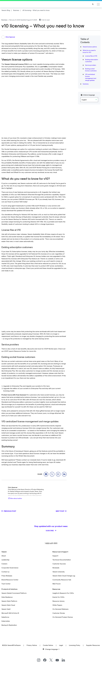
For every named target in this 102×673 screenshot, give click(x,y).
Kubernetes (5, 621)
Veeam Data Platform (9, 601)
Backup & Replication (9, 625)
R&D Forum (56, 583)
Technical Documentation (61, 559)
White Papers (57, 605)
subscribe (50, 530)
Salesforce (5, 617)
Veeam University (58, 571)
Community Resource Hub (61, 579)
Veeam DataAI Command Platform (13, 593)
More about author (16, 498)
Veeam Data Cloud (8, 605)
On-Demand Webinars (60, 609)
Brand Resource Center (9, 579)
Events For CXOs (58, 597)
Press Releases (6, 575)
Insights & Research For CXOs (63, 593)
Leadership (5, 559)
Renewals (55, 567)
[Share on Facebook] (46, 474)
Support (55, 555)
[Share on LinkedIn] (64, 474)
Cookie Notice (48, 645)
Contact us (5, 571)
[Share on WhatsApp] (58, 474)
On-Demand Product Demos (62, 617)
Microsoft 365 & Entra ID (10, 613)
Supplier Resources (93, 645)
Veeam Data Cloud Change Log (63, 575)
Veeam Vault (5, 609)
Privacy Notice (32, 645)
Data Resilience (7, 597)
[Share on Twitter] (52, 474)
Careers (4, 563)
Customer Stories (58, 613)
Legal (61, 645)
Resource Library (58, 601)
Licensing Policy (74, 645)
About (3, 555)
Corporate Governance (9, 567)
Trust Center (5, 583)
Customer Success (59, 563)
